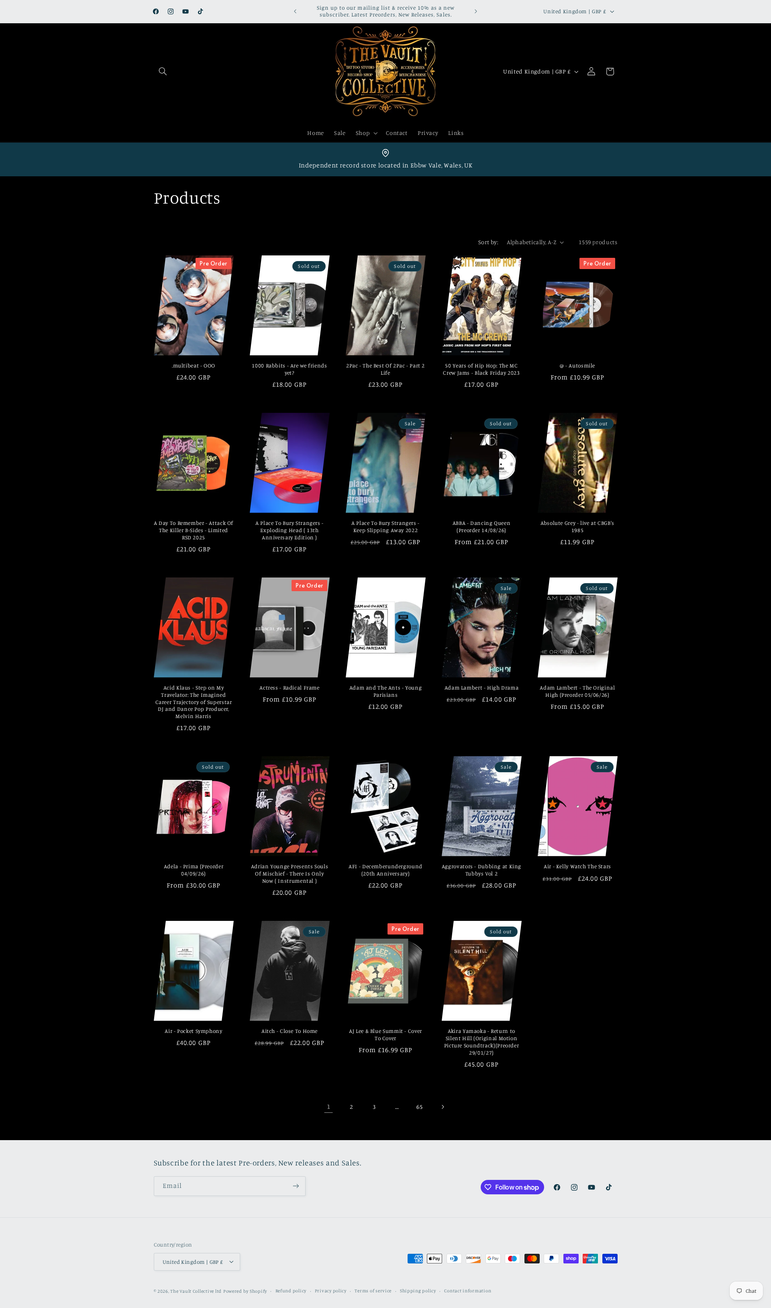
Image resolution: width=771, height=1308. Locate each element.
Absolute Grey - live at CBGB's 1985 (577, 527)
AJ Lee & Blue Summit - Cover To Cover (385, 1035)
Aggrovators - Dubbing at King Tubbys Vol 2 (481, 870)
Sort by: (488, 242)
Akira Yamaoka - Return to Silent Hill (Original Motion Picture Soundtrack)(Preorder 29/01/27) (481, 1042)
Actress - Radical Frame (289, 688)
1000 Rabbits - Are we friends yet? (289, 369)
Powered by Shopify (245, 1291)
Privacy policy (331, 1291)
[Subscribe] (295, 1186)
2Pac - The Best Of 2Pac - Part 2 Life (385, 369)
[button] (163, 71)
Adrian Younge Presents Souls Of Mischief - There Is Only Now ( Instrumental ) (289, 873)
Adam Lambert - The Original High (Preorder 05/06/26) (577, 691)
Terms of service (373, 1291)
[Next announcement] (476, 11)
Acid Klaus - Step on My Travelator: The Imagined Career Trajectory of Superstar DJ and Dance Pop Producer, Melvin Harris (193, 702)
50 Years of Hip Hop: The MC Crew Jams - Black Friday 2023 (481, 369)
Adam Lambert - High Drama (482, 688)
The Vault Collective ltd (196, 1291)
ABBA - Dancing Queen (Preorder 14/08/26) (482, 527)
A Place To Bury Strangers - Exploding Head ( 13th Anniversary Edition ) (289, 530)
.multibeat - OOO (193, 366)
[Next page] (442, 1107)
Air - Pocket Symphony (193, 1031)
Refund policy (291, 1291)
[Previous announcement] (295, 11)
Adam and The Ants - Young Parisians (385, 691)
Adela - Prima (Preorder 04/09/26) (194, 870)
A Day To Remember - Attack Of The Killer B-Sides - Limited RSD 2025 (193, 530)
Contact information (467, 1291)
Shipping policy (418, 1291)
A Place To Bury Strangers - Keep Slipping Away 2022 (385, 527)
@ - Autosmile (577, 366)
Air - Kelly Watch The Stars (577, 866)
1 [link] (328, 1107)
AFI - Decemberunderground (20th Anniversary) (385, 870)
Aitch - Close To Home (289, 1031)
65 (419, 1106)
